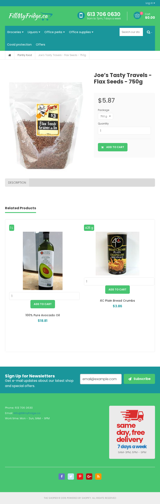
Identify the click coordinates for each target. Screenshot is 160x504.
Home (9, 55)
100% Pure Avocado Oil (42, 315)
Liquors (33, 32)
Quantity (103, 123)
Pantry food (25, 55)
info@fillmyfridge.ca (27, 413)
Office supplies (80, 32)
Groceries (14, 32)
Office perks (53, 32)
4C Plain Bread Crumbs (117, 301)
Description (17, 182)
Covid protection (19, 44)
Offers (40, 44)
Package (103, 110)
